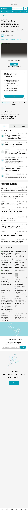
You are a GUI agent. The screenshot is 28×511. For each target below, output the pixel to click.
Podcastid (22, 11)
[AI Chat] (21, 509)
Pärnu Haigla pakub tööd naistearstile (8, 118)
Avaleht (3, 11)
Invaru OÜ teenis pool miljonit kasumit (14, 204)
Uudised (7, 133)
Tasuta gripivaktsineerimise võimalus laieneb (6, 283)
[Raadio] (12, 509)
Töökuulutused (8, 114)
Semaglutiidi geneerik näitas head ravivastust (6, 318)
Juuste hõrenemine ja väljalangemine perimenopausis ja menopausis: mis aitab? (14, 161)
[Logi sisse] (25, 509)
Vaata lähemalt (5, 102)
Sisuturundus (11, 157)
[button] (11, 347)
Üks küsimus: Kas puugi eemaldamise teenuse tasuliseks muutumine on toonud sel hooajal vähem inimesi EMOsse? (12, 211)
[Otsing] (16, 509)
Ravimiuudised (15, 11)
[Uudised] (7, 509)
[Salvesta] (26, 133)
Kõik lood (8, 11)
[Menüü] (2, 509)
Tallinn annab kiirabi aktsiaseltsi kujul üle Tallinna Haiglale (7, 301)
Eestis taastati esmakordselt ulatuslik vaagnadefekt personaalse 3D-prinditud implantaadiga (15, 137)
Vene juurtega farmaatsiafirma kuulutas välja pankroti (20, 301)
